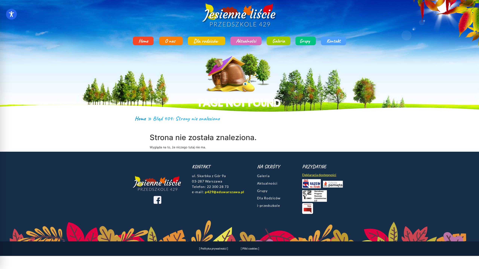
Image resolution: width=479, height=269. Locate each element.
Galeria (278, 41)
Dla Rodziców (269, 198)
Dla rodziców (205, 40)
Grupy (305, 41)
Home (143, 41)
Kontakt (334, 41)
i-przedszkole (268, 205)
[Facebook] (157, 199)
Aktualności (246, 41)
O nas (170, 41)
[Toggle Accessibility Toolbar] (11, 14)
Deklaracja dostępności (319, 175)
